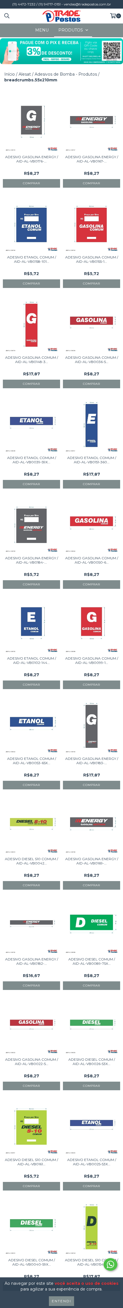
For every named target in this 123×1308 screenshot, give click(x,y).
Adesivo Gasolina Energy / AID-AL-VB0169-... (91, 861)
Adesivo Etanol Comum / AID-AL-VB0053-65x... (31, 760)
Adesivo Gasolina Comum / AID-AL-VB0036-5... (91, 359)
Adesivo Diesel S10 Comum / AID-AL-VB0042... (31, 861)
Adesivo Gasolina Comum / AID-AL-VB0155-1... (91, 259)
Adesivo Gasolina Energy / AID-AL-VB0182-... (31, 961)
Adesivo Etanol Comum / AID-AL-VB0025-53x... (91, 1162)
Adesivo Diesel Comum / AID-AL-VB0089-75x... (91, 961)
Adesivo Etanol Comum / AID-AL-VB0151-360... (91, 460)
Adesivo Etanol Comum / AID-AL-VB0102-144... (31, 660)
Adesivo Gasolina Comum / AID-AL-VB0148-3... (31, 359)
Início (9, 74)
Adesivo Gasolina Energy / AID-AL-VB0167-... (91, 159)
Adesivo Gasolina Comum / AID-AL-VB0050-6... (91, 560)
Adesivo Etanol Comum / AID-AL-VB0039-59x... (31, 460)
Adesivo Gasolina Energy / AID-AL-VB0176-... (31, 159)
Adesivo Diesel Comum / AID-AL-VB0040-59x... (31, 1262)
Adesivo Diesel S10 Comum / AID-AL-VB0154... (91, 1262)
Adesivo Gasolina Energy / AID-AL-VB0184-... (31, 560)
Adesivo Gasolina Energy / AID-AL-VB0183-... (91, 760)
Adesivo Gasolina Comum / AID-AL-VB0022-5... (31, 1061)
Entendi (61, 1301)
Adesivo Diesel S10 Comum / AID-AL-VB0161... (31, 1162)
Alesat (25, 74)
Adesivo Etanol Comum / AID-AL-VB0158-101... (31, 259)
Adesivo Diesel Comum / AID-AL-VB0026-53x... (91, 1061)
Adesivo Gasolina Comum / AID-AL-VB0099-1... (91, 660)
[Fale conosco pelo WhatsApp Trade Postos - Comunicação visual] (110, 1264)
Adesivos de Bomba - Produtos (66, 74)
